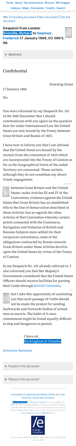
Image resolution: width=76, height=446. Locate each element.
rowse (49, 2)
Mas (25, 8)
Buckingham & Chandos (42, 341)
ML (5, 17)
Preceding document (23, 17)
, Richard (17, 33)
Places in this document (23, 379)
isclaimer (37, 8)
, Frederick (38, 402)
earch (60, 8)
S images (63, 2)
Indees (16, 8)
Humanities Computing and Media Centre (33, 394)
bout (19, 2)
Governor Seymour (17, 350)
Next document (48, 17)
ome (9, 2)
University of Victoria (43, 397)
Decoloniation (33, 2)
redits (50, 8)
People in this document (23, 366)
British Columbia (47, 285)
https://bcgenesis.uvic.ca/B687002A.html (38, 413)
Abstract (15, 54)
